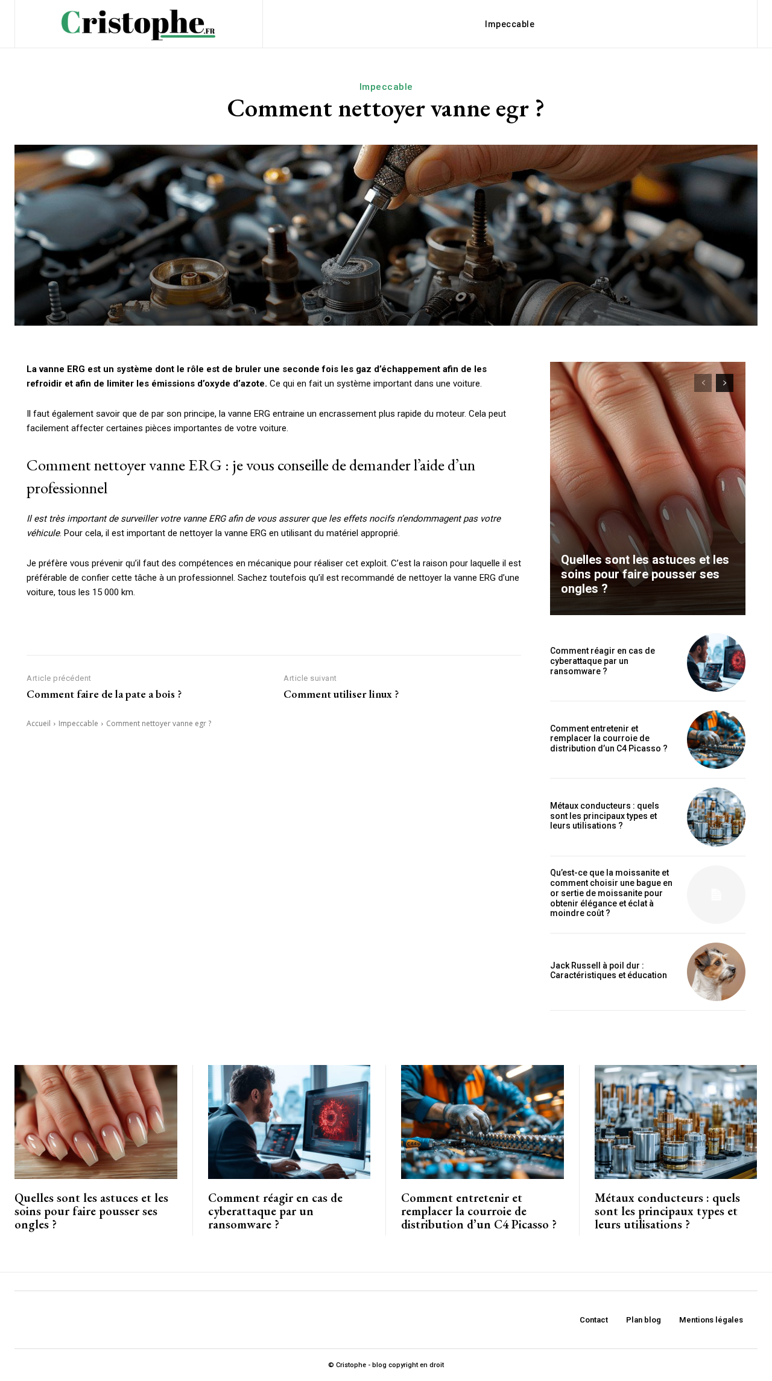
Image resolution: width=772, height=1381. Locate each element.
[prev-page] (703, 383)
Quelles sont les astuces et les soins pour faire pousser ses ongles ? (645, 574)
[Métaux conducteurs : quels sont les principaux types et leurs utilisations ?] (716, 817)
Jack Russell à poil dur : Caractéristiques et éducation (608, 971)
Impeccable (386, 86)
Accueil (39, 723)
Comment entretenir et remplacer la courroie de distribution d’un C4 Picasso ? (609, 739)
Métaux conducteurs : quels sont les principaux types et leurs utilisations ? (604, 816)
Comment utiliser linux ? (341, 694)
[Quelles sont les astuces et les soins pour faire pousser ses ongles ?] (647, 488)
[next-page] (724, 383)
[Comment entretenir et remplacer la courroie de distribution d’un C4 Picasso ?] (716, 739)
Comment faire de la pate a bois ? (104, 694)
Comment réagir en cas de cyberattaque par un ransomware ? (602, 661)
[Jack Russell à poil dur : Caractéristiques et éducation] (716, 972)
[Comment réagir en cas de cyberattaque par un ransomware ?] (716, 662)
